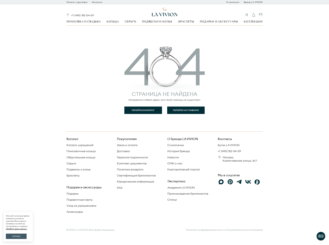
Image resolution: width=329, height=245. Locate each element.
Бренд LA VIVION (253, 2)
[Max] (221, 182)
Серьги (130, 21)
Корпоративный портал (183, 169)
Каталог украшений (79, 145)
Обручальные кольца (80, 157)
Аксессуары (74, 211)
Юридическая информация (135, 181)
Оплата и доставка (77, 2)
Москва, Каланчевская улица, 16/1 (240, 159)
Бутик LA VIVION (229, 145)
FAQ (119, 187)
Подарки (72, 193)
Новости (173, 157)
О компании (232, 2)
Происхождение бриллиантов (187, 193)
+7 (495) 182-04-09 (82, 15)
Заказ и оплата (127, 145)
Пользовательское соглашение (244, 229)
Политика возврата (130, 169)
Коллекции (253, 21)
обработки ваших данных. (16, 229)
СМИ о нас (174, 163)
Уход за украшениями (81, 205)
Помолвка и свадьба (83, 21)
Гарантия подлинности (132, 157)
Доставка (123, 151)
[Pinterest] (230, 182)
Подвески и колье (157, 21)
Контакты (97, 2)
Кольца (113, 21)
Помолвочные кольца (81, 151)
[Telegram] (239, 182)
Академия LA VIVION (181, 187)
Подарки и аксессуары (219, 21)
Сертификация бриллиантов (136, 175)
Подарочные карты (79, 199)
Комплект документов (132, 163)
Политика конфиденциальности (204, 229)
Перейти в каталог (143, 110)
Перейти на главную (186, 110)
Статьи (172, 199)
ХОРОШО (16, 236)
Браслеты (186, 21)
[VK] (248, 182)
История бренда (178, 151)
